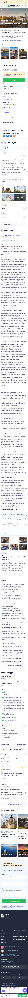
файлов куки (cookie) (13, 988)
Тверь (7, 26)
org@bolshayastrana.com (11, 962)
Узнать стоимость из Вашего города (10, 681)
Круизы (9, 9)
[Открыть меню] (2, 6)
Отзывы (2, 939)
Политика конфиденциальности (8, 985)
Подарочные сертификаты (19, 930)
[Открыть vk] (8, 977)
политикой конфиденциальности (15, 906)
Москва (3, 26)
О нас (2, 927)
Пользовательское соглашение (8, 983)
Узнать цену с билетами (7, 996)
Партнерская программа (18, 927)
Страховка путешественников (20, 936)
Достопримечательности (19, 939)
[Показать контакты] (26, 6)
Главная (3, 9)
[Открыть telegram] (3, 977)
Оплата (2, 936)
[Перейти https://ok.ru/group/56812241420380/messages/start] (14, 136)
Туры (2, 921)
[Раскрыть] (24, 208)
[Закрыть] (24, 156)
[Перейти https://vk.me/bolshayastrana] (4, 136)
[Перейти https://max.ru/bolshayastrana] (7, 136)
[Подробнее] (11, 30)
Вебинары (3, 942)
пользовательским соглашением (8, 907)
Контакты (3, 933)
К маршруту (6, 112)
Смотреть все (23, 143)
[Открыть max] (24, 977)
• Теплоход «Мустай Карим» (14, 235)
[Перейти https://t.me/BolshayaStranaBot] (11, 136)
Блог (2, 930)
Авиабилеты (16, 924)
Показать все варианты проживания (13, 533)
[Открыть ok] (14, 977)
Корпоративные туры (18, 921)
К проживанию (7, 99)
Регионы (3, 924)
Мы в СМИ (15, 933)
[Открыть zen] (19, 977)
